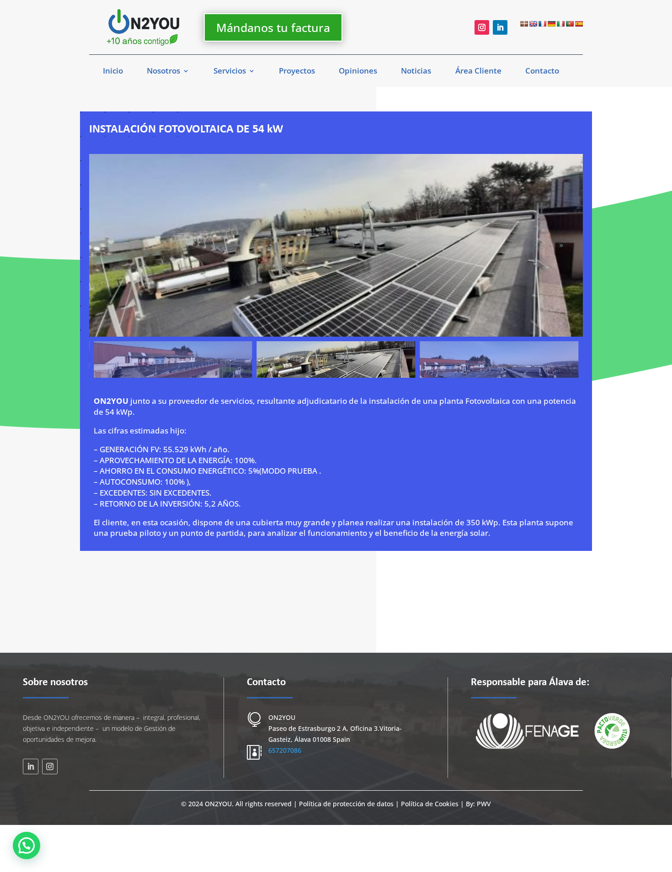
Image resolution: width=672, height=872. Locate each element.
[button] (561, 245)
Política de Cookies (430, 803)
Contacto (542, 72)
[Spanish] (579, 23)
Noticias (416, 72)
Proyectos (297, 72)
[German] (551, 23)
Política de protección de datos (347, 803)
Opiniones (358, 72)
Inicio (113, 72)
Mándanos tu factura (273, 27)
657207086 (284, 750)
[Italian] (560, 23)
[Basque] (524, 23)
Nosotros (163, 72)
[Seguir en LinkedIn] (500, 27)
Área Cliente (478, 72)
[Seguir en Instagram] (482, 27)
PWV (484, 803)
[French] (542, 23)
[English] (533, 23)
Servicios (229, 72)
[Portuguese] (569, 23)
